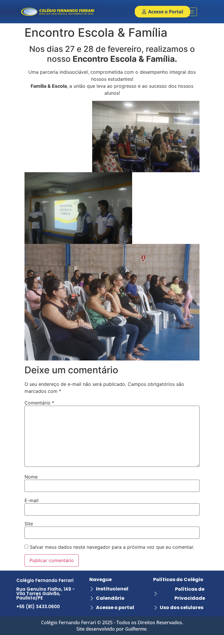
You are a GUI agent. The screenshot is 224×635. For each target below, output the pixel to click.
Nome (31, 476)
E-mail (31, 500)
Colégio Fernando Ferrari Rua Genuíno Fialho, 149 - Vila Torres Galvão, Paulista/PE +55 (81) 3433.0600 (45, 593)
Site (28, 523)
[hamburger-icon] (190, 12)
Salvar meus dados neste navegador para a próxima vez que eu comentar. (112, 547)
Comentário (39, 402)
